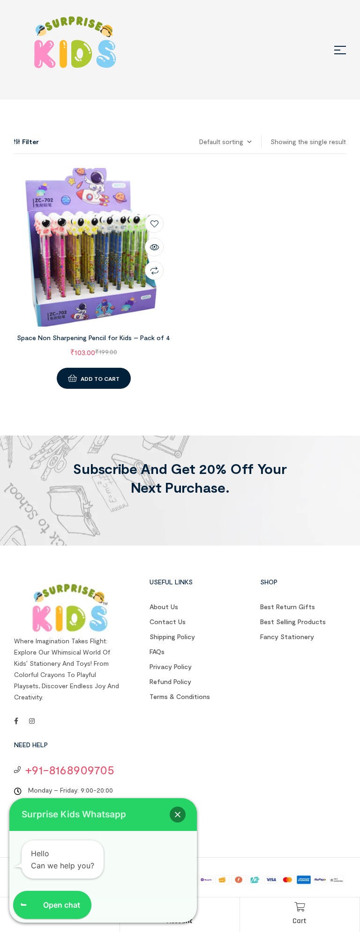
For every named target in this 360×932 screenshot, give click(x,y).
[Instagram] (31, 721)
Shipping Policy (172, 637)
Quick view (154, 247)
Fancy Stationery (287, 637)
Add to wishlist (154, 223)
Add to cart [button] (100, 378)
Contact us (168, 622)
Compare (154, 270)
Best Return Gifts (287, 607)
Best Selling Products (293, 622)
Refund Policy (170, 681)
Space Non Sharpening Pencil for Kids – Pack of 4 (93, 338)
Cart (299, 921)
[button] (178, 815)
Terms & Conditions (180, 696)
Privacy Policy (171, 666)
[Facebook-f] (15, 721)
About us (164, 607)
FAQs (157, 651)
